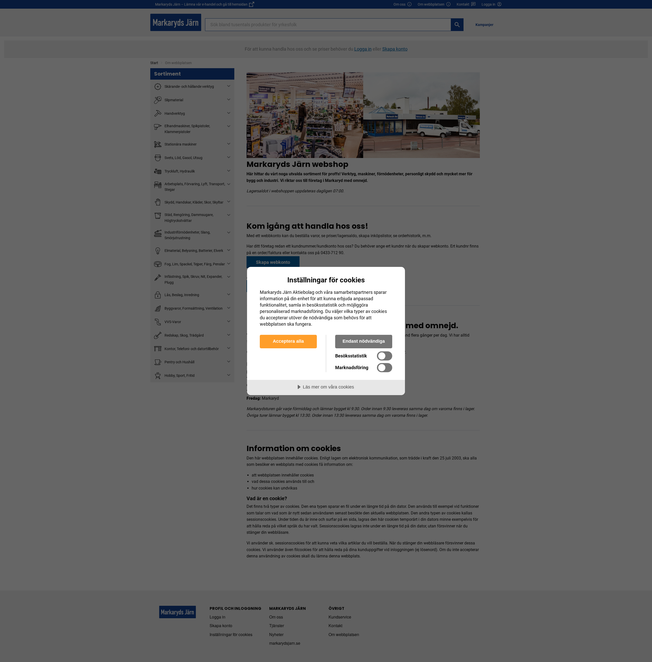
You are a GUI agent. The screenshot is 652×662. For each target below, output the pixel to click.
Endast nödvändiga (364, 341)
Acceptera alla (288, 341)
